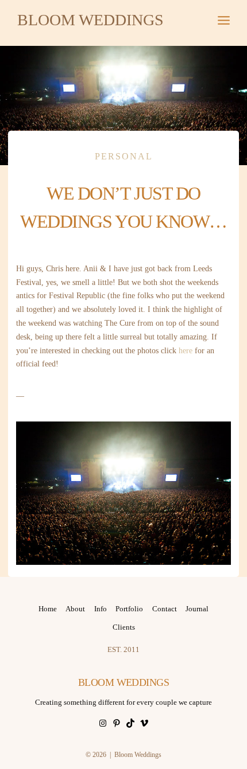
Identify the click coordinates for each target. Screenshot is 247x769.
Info (100, 608)
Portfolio (129, 608)
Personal (124, 156)
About (75, 608)
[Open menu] (223, 20)
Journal (197, 608)
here (185, 350)
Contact (164, 608)
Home (47, 608)
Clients (124, 627)
